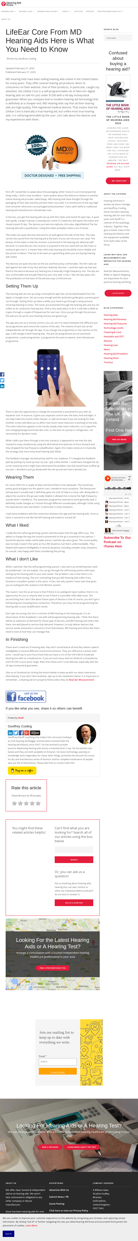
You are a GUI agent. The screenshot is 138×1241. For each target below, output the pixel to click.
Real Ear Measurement (81, 679)
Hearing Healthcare (47, 11)
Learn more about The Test (82, 1147)
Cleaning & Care (112, 332)
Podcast (90, 11)
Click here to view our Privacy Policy (68, 1210)
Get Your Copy (119, 181)
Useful (65, 11)
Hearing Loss (25, 11)
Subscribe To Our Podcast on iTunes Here (117, 542)
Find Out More (119, 439)
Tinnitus (108, 362)
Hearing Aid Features (115, 323)
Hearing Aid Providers (116, 353)
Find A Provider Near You (52, 968)
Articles (78, 11)
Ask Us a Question (74, 903)
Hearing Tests (111, 358)
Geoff (20, 718)
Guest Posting (56, 1203)
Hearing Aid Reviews (115, 319)
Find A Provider (50, 1147)
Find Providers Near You (109, 11)
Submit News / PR (59, 1196)
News (107, 349)
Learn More (31, 1225)
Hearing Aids (7, 11)
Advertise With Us (59, 1189)
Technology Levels (113, 327)
